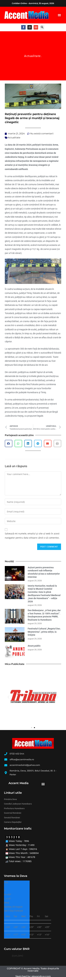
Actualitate (32, 56)
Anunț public (34, 645)
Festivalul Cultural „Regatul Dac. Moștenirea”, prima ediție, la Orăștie (44, 631)
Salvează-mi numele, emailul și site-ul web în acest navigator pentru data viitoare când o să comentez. (32, 535)
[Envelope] (36, 27)
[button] (59, 15)
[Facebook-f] (23, 27)
